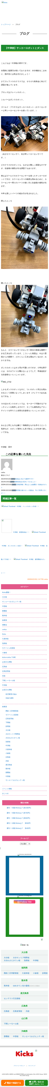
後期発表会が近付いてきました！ (25, 482)
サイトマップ (31, 1065)
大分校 (4, 597)
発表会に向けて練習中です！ (24, 479)
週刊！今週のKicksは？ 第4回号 (19, 828)
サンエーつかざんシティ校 (11, 602)
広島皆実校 (6, 671)
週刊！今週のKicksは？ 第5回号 (19, 823)
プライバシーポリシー (19, 1065)
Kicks (4, 634)
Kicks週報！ (6, 592)
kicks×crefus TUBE (9, 657)
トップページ (6, 24)
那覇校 (4, 611)
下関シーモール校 (8, 680)
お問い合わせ (36, 1083)
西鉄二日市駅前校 (12, 711)
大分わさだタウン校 (13, 738)
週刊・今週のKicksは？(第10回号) (19, 808)
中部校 (4, 606)
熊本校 (4, 615)
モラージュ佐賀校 (8, 648)
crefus (13, 479)
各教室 (4, 620)
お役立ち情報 (7, 662)
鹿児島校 (9, 765)
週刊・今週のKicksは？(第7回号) (18, 813)
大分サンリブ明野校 (13, 734)
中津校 (4, 685)
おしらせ (5, 793)
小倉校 (4, 653)
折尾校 (8, 726)
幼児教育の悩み (11, 694)
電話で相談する (14, 1083)
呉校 (3, 676)
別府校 (4, 643)
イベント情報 (7, 789)
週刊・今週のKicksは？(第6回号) (18, 818)
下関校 (8, 722)
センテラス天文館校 (12, 998)
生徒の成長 (10, 698)
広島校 (4, 666)
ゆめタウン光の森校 (21, 986)
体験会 (4, 625)
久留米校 (5, 639)
